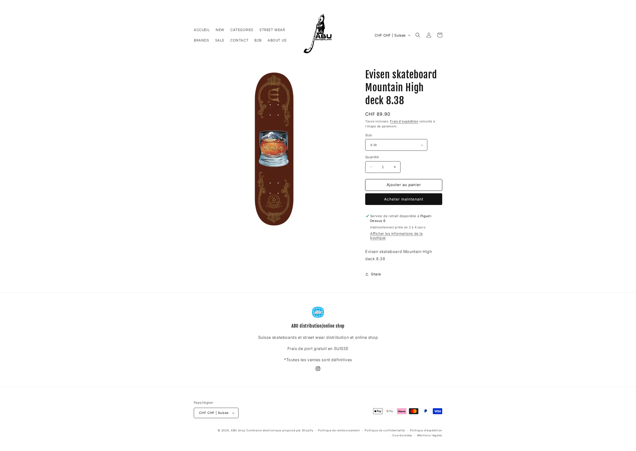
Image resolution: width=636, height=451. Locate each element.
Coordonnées (402, 435)
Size (368, 135)
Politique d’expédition (426, 430)
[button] (417, 35)
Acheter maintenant (403, 199)
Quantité (372, 157)
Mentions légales (429, 435)
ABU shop (238, 430)
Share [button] (376, 274)
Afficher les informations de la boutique (396, 235)
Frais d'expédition (404, 121)
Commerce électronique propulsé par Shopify (279, 430)
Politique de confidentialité (385, 430)
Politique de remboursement (339, 430)
